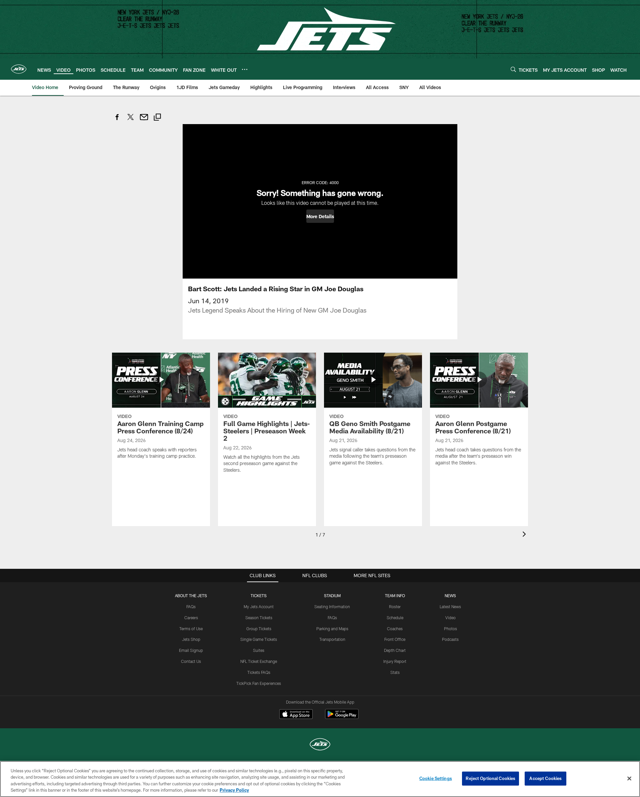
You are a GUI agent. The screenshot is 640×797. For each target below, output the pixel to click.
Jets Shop (191, 639)
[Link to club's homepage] (19, 69)
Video (450, 617)
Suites (258, 650)
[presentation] (525, 534)
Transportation (332, 639)
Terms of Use (191, 628)
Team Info (395, 595)
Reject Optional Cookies (490, 778)
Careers (191, 617)
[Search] (513, 69)
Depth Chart (395, 650)
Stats (395, 672)
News (450, 595)
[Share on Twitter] (130, 120)
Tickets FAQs (258, 672)
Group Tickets (258, 628)
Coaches (395, 628)
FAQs (191, 606)
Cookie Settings (435, 778)
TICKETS (259, 595)
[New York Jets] (320, 745)
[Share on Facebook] (117, 120)
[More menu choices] (244, 69)
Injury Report (394, 661)
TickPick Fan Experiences (258, 683)
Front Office (394, 639)
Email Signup (191, 650)
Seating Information (332, 606)
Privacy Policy (234, 790)
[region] (320, 779)
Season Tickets (258, 617)
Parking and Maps (332, 628)
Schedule (395, 617)
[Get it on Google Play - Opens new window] (342, 717)
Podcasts (450, 639)
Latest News (450, 606)
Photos (450, 628)
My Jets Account (259, 606)
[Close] (629, 778)
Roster (395, 606)
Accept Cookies (545, 778)
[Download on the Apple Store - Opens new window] (296, 715)
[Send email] (144, 120)
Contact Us (191, 661)
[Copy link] (157, 118)
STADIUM (332, 595)
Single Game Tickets (258, 639)
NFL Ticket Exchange (258, 661)
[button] (320, 216)
